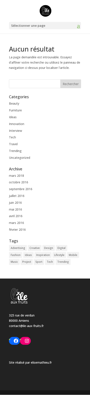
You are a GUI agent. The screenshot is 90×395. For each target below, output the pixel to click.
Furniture (15, 110)
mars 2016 (16, 223)
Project (26, 262)
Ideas (13, 117)
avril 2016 (15, 216)
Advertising (18, 248)
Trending (15, 151)
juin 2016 (15, 202)
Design (48, 248)
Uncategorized (19, 157)
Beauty (14, 103)
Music (14, 262)
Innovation (16, 124)
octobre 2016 (18, 182)
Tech (12, 137)
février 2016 (17, 229)
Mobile (73, 255)
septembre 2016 (20, 189)
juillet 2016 (16, 196)
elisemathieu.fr (41, 362)
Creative (34, 248)
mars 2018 (16, 175)
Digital (61, 248)
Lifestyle (59, 255)
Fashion (16, 255)
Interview (15, 131)
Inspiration (43, 255)
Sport (38, 262)
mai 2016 (15, 209)
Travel (13, 144)
